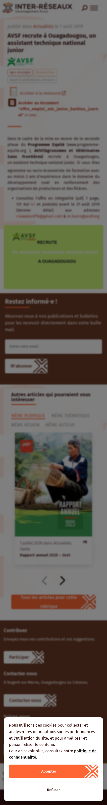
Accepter (48, 771)
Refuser (53, 790)
